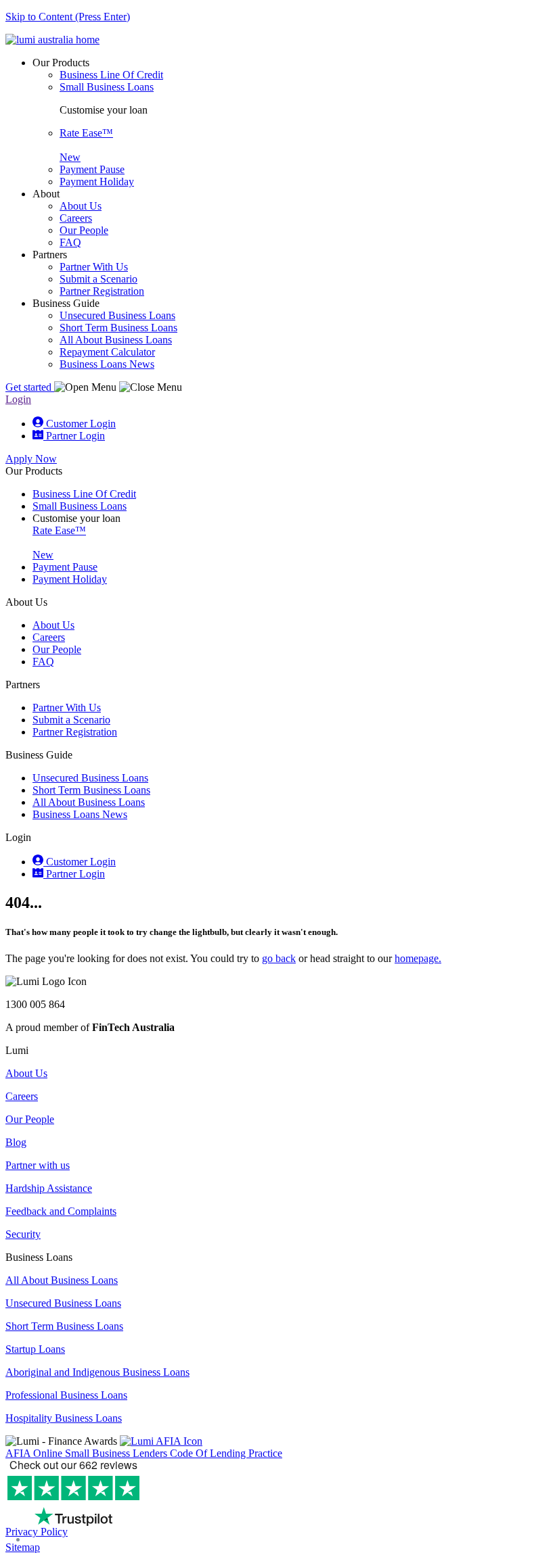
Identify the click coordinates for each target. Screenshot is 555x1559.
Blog (15, 1142)
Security (23, 1234)
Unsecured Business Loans (90, 778)
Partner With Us (66, 707)
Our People (56, 649)
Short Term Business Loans (91, 790)
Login (18, 399)
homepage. (418, 958)
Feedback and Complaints (60, 1211)
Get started (29, 387)
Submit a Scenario (71, 719)
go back (279, 958)
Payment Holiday (69, 579)
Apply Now (31, 458)
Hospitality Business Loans (63, 1418)
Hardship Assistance (48, 1188)
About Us (53, 625)
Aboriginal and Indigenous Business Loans (97, 1372)
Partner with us (37, 1165)
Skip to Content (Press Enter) (67, 16)
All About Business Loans (88, 802)
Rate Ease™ (59, 542)
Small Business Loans (79, 506)
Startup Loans (35, 1349)
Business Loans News (79, 814)
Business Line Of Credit (84, 494)
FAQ (43, 661)
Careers (48, 637)
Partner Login (74, 874)
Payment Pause (64, 567)
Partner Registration (74, 732)
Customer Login (79, 861)
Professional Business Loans (66, 1395)
